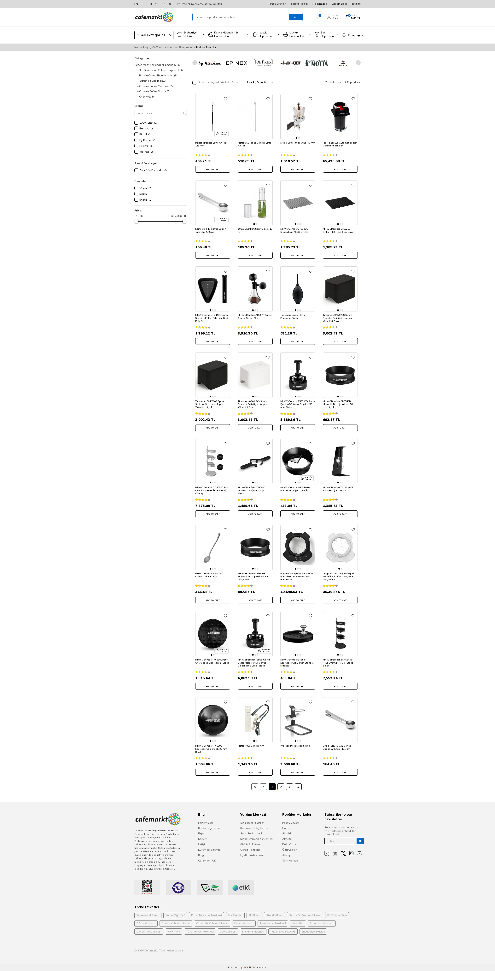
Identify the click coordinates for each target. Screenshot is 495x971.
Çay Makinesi (228, 931)
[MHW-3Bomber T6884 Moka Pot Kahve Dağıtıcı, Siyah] (298, 461)
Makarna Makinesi (253, 931)
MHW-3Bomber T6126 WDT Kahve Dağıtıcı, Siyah (338, 489)
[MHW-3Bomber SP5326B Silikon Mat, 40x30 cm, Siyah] (340, 203)
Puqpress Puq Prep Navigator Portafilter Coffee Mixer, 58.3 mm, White (339, 576)
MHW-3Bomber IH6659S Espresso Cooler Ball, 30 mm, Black (211, 748)
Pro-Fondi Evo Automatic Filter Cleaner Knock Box (340, 144)
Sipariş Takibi (299, 3)
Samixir (287, 833)
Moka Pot (298, 923)
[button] (194, 62)
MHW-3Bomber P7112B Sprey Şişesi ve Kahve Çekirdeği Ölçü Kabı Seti (211, 317)
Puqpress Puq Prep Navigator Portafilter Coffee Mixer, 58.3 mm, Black (296, 576)
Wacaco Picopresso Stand (295, 745)
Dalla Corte (289, 844)
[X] (343, 853)
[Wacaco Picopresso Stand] (298, 719)
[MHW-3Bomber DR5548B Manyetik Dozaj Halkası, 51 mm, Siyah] (340, 375)
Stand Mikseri (274, 915)
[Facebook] (326, 853)
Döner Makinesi (146, 923)
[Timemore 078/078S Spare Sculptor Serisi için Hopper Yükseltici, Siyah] (340, 289)
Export (202, 833)
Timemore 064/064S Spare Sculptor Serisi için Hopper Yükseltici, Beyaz (252, 404)
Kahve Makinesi (243, 923)
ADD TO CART (213, 169)
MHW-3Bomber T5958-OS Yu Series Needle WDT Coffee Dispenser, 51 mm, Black (254, 662)
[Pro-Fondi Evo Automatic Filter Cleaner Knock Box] (340, 116)
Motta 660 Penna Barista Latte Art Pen (254, 144)
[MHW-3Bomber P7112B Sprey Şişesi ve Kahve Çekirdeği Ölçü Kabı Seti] (212, 289)
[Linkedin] (335, 853)
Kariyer (202, 839)
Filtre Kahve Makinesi (273, 923)
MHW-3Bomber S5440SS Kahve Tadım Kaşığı (209, 575)
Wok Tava (173, 931)
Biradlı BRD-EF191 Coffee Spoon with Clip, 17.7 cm (337, 747)
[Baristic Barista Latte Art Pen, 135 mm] (212, 116)
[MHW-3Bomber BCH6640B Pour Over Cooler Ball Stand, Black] (340, 633)
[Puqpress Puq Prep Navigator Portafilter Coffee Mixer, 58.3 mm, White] (340, 547)
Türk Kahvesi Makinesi (200, 931)
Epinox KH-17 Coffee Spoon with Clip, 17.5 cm (210, 230)
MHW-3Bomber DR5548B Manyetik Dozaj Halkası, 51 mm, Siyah (338, 404)
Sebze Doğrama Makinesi (305, 915)
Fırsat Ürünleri (277, 3)
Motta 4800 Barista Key (251, 745)
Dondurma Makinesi (149, 931)
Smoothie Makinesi (322, 923)
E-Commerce (259, 967)
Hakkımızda (319, 3)
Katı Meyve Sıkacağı (283, 931)
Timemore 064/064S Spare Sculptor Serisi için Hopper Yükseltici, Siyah (209, 404)
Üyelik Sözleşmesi (251, 855)
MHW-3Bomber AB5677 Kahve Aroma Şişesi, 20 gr (254, 316)
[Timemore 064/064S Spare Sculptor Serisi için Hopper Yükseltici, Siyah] (212, 375)
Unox (285, 828)
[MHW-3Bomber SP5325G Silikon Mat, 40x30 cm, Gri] (298, 203)
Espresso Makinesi (148, 915)
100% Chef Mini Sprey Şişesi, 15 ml (255, 230)
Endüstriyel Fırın (337, 915)
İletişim (356, 3)
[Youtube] (359, 853)
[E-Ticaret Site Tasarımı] (354, 950)
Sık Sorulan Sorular (252, 822)
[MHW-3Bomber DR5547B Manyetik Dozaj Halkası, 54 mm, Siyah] (255, 547)
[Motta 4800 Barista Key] (255, 719)
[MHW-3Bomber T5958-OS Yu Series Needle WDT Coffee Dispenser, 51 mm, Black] (255, 633)
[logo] (153, 17)
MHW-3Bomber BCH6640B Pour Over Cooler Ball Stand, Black (338, 662)
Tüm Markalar (291, 860)
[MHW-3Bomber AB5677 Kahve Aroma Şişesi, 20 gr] (255, 289)
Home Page (141, 47)
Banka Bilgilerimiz (209, 828)
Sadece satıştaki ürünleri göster (217, 82)
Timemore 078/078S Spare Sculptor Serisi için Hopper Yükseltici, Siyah (337, 317)
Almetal (287, 839)
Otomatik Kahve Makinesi (212, 923)
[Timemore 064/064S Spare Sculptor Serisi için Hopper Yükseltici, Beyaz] (255, 375)
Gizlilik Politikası (250, 844)
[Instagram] (351, 853)
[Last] (298, 786)
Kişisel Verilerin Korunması (256, 839)
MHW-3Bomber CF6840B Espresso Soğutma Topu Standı (251, 490)
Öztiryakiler (289, 849)
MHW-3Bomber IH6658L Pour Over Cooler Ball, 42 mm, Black (212, 661)
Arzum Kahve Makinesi (176, 923)
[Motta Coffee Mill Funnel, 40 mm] (298, 116)
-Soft (247, 967)
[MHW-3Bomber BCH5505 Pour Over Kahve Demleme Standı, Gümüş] (212, 461)
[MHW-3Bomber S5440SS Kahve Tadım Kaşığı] (212, 547)
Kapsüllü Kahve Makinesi (206, 915)
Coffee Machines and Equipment (172, 47)
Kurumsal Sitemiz (209, 849)
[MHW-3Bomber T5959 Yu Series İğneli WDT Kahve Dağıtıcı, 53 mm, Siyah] (298, 375)
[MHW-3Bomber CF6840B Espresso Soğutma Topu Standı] (255, 461)
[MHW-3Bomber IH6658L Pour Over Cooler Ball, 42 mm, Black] (212, 633)
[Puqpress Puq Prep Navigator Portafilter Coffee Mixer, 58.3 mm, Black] (298, 547)
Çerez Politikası (250, 849)
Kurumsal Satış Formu (254, 828)
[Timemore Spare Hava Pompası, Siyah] (298, 289)
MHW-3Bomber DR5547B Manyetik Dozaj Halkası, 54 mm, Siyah (253, 576)
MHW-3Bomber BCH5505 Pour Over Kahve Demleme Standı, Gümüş (212, 490)
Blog (201, 855)
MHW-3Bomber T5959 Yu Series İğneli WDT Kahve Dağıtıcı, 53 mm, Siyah (297, 404)
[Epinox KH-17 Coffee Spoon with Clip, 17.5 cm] (212, 203)
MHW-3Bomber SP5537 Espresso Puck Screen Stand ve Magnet (297, 662)
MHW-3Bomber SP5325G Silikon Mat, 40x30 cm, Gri (294, 230)
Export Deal (339, 3)
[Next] (289, 786)
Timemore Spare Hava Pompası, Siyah (292, 316)
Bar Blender (235, 915)
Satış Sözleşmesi (251, 833)
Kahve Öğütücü (175, 915)
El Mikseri (254, 915)
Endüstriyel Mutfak (313, 931)
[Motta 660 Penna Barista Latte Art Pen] (255, 116)
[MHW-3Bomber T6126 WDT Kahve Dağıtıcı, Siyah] (340, 461)
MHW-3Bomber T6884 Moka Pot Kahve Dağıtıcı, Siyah (296, 489)
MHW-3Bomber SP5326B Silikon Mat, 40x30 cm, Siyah (338, 230)
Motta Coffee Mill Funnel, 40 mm (297, 142)
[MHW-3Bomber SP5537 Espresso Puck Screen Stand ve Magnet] (298, 633)
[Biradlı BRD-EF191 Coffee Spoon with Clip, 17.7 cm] (340, 719)
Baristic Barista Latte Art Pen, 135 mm (211, 144)
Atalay (286, 855)
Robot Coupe (290, 822)
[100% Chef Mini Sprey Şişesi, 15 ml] (255, 203)
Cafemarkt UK (207, 860)
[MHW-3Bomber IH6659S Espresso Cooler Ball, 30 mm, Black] (212, 719)
